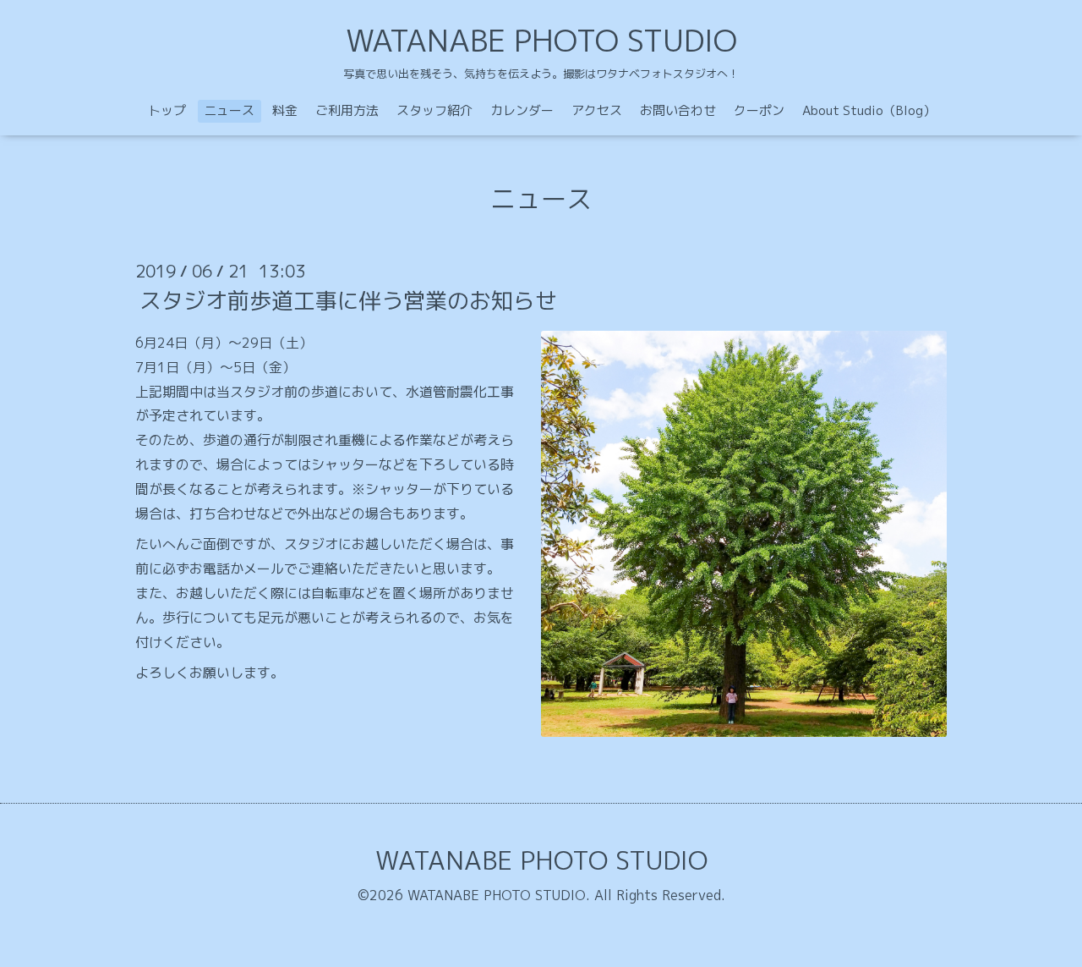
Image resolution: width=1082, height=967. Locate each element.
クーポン (759, 110)
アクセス (596, 110)
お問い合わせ (678, 110)
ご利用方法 (347, 110)
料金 (285, 110)
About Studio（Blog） (869, 110)
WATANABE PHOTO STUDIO (541, 40)
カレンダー (522, 110)
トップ (167, 110)
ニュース (229, 110)
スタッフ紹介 (434, 110)
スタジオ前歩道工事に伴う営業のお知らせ (348, 300)
